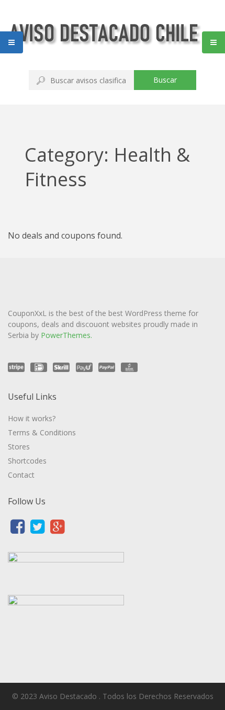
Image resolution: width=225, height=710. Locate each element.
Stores (19, 447)
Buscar (165, 80)
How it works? (31, 418)
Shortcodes (27, 461)
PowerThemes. (66, 335)
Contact (21, 475)
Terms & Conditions (42, 432)
